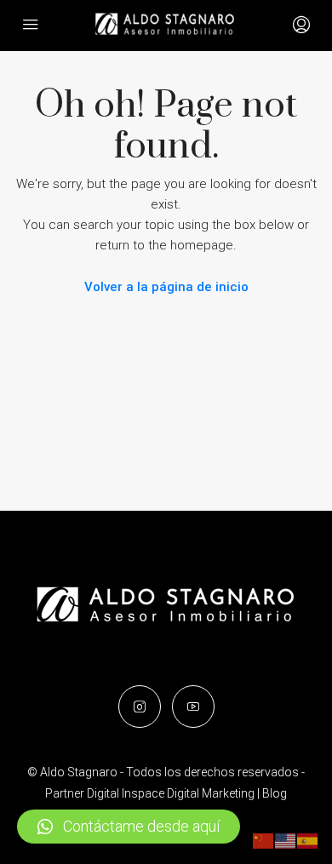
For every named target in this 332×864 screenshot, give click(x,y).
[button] (128, 827)
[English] (286, 840)
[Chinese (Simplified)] (264, 840)
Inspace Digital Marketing (188, 793)
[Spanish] (308, 840)
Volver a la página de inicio (166, 287)
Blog (274, 793)
